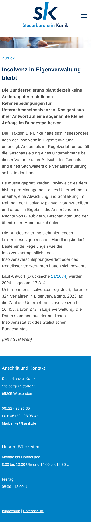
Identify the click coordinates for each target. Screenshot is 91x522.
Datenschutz (33, 511)
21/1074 (58, 276)
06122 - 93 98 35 (16, 408)
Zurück (8, 58)
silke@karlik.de (23, 423)
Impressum (11, 511)
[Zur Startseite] (45, 14)
